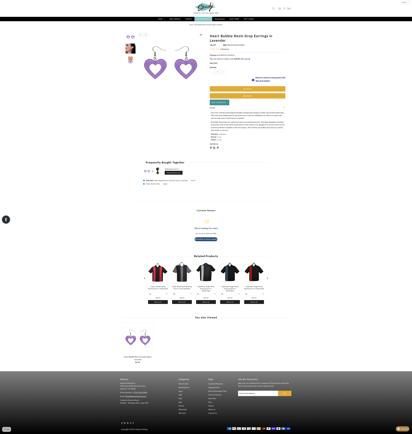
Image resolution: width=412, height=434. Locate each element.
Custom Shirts (203, 19)
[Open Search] (273, 8)
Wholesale (220, 19)
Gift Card (182, 413)
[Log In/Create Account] (285, 8)
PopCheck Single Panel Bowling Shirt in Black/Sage (206, 289)
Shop (160, 19)
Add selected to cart (173, 173)
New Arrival (175, 19)
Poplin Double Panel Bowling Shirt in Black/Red (158, 288)
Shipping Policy (214, 387)
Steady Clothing (141, 429)
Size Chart (234, 19)
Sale (180, 402)
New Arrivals (183, 384)
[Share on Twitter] (214, 148)
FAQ (209, 402)
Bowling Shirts (184, 387)
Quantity (213, 67)
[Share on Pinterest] (218, 148)
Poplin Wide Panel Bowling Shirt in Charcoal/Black (182, 288)
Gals (180, 395)
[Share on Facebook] (211, 148)
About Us (211, 409)
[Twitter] (127, 423)
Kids (180, 398)
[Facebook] (122, 423)
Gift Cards (249, 19)
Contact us (214, 144)
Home (191, 25)
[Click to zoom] (200, 35)
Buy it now (247, 96)
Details (212, 108)
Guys (181, 391)
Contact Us (212, 413)
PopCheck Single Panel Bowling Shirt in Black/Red (254, 288)
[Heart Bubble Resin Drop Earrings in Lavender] (138, 339)
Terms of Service (214, 395)
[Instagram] (124, 423)
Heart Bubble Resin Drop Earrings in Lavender (167, 180)
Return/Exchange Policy (217, 391)
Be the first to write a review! (206, 239)
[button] (405, 2)
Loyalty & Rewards (215, 384)
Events (188, 19)
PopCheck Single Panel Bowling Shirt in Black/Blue (230, 289)
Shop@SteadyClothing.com (135, 396)
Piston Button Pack (153, 184)
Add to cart (158, 302)
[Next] (145, 34)
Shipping (213, 55)
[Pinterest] (131, 423)
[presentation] (144, 278)
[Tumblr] (133, 423)
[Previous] (140, 34)
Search (211, 406)
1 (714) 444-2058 (140, 392)
